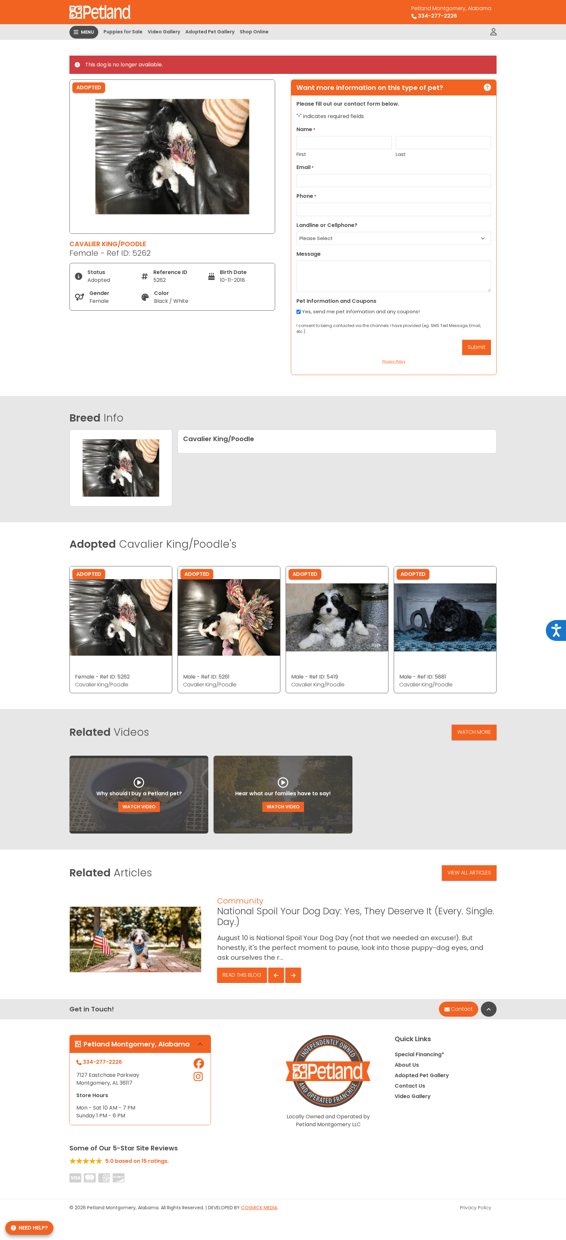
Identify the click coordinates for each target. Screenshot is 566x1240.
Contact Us (410, 1086)
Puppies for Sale (123, 31)
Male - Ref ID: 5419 (314, 676)
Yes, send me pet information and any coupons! (361, 311)
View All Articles (469, 872)
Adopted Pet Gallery (210, 31)
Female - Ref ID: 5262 (102, 676)
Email (305, 167)
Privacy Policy (475, 1207)
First (301, 154)
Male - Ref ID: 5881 (422, 676)
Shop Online (254, 31)
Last (401, 154)
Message (308, 254)
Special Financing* (419, 1054)
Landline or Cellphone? (326, 225)
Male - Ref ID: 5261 (206, 676)
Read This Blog (242, 975)
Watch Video (139, 806)
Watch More (474, 732)
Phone (306, 196)
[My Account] (493, 32)
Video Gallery (164, 31)
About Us (407, 1065)
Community (240, 900)
